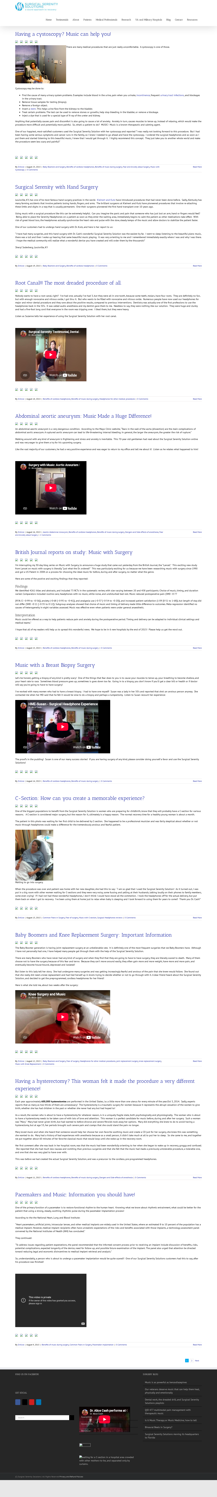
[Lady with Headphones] (108, 1460)
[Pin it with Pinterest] (27, 42)
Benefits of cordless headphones (80, 167)
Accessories (87, 1423)
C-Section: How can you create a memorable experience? (80, 798)
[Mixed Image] (85, 1449)
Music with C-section (87, 917)
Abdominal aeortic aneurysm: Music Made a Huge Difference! (83, 416)
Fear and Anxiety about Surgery (136, 167)
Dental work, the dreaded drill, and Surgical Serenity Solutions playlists (172, 1401)
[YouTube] (31, 1402)
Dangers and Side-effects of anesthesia (142, 532)
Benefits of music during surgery (108, 167)
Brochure (86, 1430)
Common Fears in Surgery (54, 917)
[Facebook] (17, 1402)
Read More (197, 167)
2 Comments (45, 535)
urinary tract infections (172, 95)
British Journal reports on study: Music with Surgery (74, 552)
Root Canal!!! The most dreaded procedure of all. (68, 283)
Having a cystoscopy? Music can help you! (63, 34)
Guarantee (86, 1416)
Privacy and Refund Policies (71, 1476)
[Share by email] (37, 42)
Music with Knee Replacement (28, 1064)
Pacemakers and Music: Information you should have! (75, 1195)
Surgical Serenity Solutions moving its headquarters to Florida (172, 1436)
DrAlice (21, 167)
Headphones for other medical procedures (117, 399)
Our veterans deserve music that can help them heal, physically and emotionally (172, 1391)
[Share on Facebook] (17, 42)
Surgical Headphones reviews (109, 917)
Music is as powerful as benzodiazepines (166, 1382)
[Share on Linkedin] (32, 42)
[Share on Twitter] (22, 42)
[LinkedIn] (38, 1402)
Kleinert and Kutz (106, 199)
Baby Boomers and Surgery (54, 167)
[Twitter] (24, 1402)
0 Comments (32, 169)
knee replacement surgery (150, 1061)
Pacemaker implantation (103, 1344)
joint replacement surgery (127, 1061)
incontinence (143, 95)
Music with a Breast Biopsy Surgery (55, 665)
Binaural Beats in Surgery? (158, 1427)
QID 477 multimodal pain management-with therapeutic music (168, 1411)
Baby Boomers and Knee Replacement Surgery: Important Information (93, 935)
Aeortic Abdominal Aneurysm (55, 532)
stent (33, 108)
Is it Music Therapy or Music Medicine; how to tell (171, 1420)
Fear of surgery (72, 917)
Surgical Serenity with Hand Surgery (56, 187)
